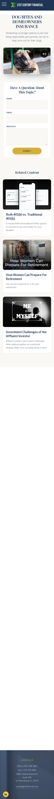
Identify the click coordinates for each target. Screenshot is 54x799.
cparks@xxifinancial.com (27, 786)
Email (9, 113)
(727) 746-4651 (30, 766)
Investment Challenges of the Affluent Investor (26, 334)
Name (9, 99)
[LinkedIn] (6, 794)
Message (11, 126)
